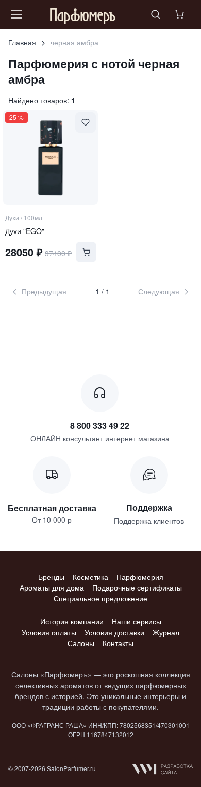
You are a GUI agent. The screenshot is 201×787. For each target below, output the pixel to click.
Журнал (166, 632)
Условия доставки (114, 632)
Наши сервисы (136, 621)
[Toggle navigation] (16, 14)
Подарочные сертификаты (137, 587)
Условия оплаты (49, 632)
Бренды (51, 576)
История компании (72, 621)
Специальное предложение (100, 598)
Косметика (90, 576)
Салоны (81, 643)
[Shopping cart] (180, 14)
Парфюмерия (139, 576)
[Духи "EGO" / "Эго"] (50, 157)
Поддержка (149, 507)
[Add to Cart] (86, 252)
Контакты (118, 643)
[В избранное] (85, 122)
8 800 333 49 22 (99, 426)
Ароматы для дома (52, 587)
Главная (22, 42)
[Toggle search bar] (155, 14)
